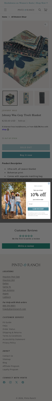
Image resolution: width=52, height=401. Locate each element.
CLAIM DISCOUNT (38, 209)
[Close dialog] (49, 183)
